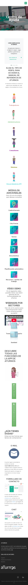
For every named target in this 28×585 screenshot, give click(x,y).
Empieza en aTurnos (6, 559)
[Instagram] (18, 577)
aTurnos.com (8, 498)
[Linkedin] (23, 577)
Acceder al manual (14, 392)
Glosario (3, 561)
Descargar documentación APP (14, 415)
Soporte (3, 557)
